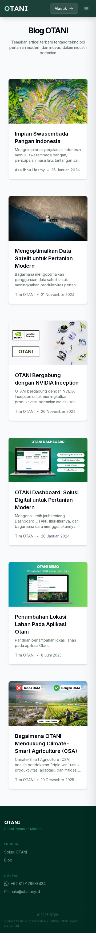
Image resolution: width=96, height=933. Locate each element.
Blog (8, 860)
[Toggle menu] (86, 8)
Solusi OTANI (15, 852)
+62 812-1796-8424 (28, 883)
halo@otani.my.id (25, 891)
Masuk (60, 8)
